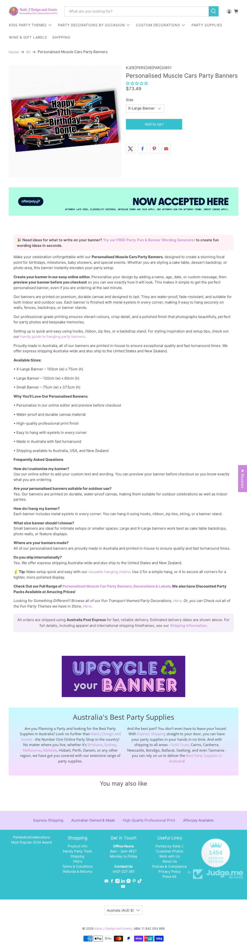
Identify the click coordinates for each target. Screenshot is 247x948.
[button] (137, 83)
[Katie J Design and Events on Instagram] (117, 882)
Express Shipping (151, 733)
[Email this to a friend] (166, 148)
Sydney (110, 744)
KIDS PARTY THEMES (28, 25)
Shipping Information (188, 625)
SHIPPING (61, 37)
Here (177, 600)
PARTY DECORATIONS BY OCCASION (91, 25)
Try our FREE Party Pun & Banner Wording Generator (149, 240)
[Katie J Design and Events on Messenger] (128, 882)
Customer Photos (169, 851)
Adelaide (50, 750)
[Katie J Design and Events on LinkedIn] (123, 882)
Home (14, 52)
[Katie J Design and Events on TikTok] (139, 882)
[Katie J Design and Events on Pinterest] (134, 882)
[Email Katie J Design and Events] (106, 882)
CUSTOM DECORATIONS (158, 25)
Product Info (77, 846)
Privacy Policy (169, 871)
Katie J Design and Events (113, 928)
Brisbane (95, 744)
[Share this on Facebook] (142, 148)
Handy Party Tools (77, 851)
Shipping (77, 856)
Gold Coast (180, 744)
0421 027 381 (124, 871)
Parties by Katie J (169, 846)
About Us (169, 861)
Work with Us (169, 856)
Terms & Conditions (77, 866)
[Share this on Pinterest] (154, 148)
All (28, 52)
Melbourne (32, 750)
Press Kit (169, 876)
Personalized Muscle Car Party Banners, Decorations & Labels (116, 586)
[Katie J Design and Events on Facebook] (112, 882)
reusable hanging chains (109, 571)
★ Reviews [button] (242, 478)
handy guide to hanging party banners (52, 336)
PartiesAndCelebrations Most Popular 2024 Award (31, 839)
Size (129, 99)
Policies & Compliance (169, 866)
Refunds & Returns (77, 871)
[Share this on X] (130, 148)
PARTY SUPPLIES (207, 25)
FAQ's (77, 861)
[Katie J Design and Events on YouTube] (123, 887)
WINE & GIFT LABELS (28, 37)
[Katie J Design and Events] (33, 11)
